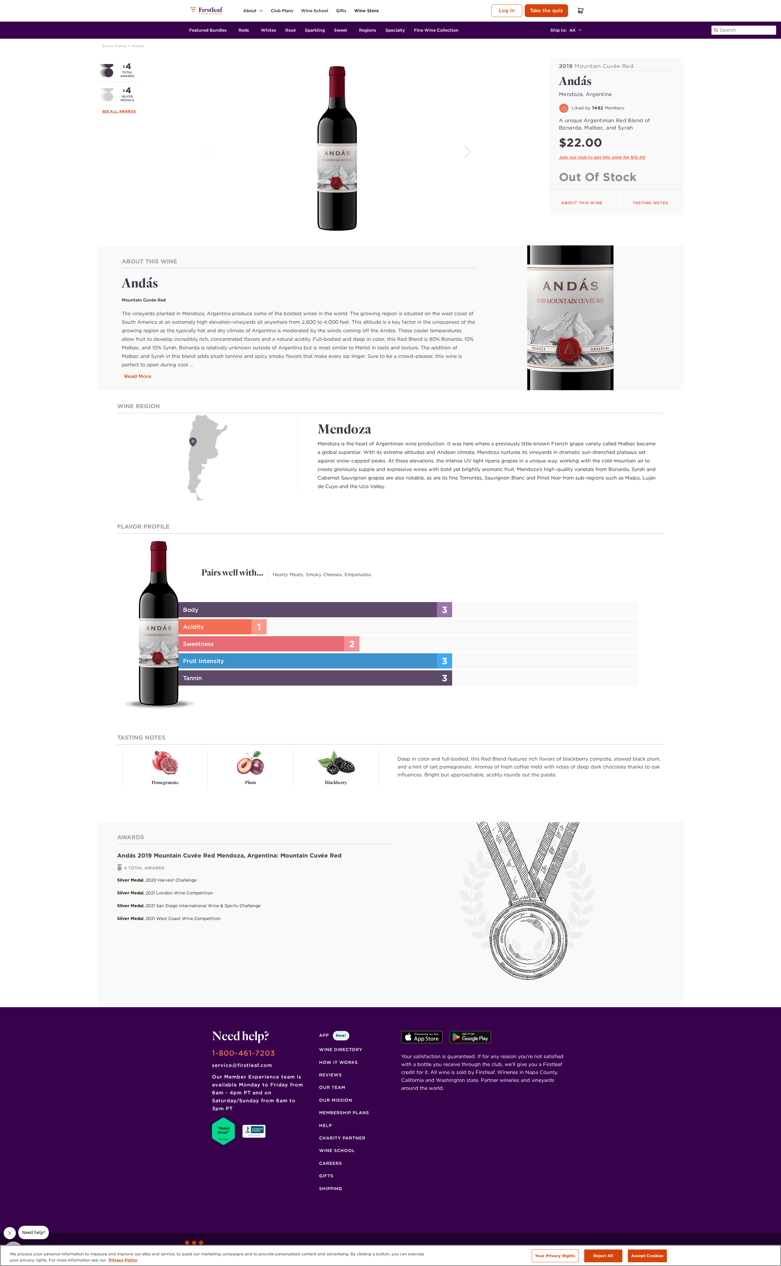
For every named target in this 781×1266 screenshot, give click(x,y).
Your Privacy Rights (555, 1256)
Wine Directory (340, 1049)
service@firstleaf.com (242, 1065)
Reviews (330, 1074)
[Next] (468, 152)
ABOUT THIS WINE (582, 203)
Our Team (332, 1087)
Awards (127, 111)
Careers (330, 1163)
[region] (390, 1255)
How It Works (338, 1062)
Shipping (330, 1188)
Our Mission (335, 1100)
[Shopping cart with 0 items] (581, 10)
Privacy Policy (123, 1259)
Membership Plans (344, 1112)
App (332, 1035)
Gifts (326, 1175)
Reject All (603, 1256)
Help (325, 1125)
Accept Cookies (647, 1256)
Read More (137, 376)
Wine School (337, 1150)
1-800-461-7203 (243, 1053)
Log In (507, 10)
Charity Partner (342, 1138)
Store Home (115, 46)
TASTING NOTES (650, 203)
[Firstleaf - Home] (207, 10)
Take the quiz (546, 10)
